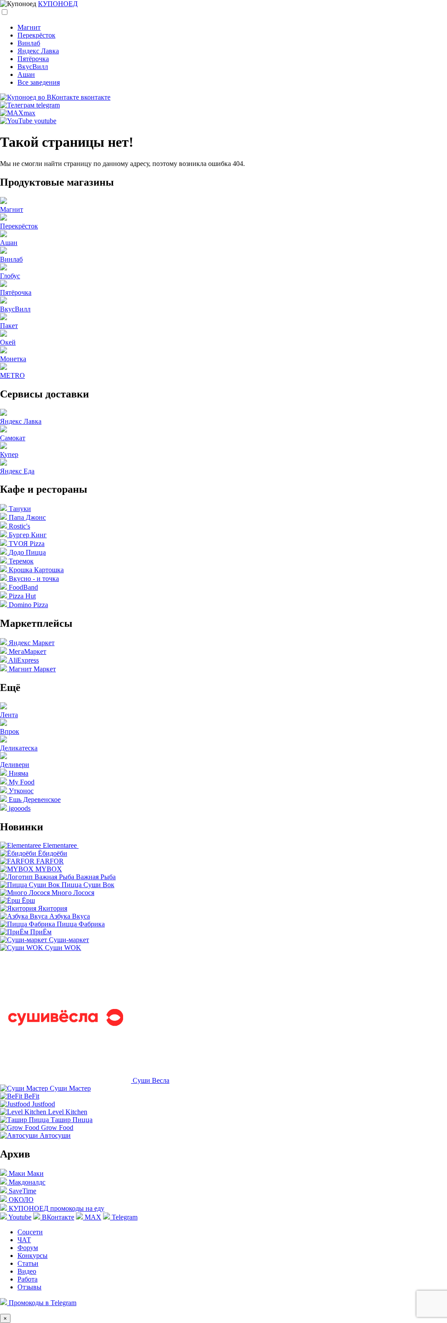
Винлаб (28, 43)
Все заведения (38, 82)
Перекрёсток (36, 35)
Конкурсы (32, 1255)
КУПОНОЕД (58, 3)
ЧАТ (24, 1240)
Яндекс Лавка (38, 51)
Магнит (29, 27)
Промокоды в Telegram (41, 1302)
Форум (27, 1247)
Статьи (27, 1263)
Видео (26, 1271)
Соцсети (30, 1232)
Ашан (26, 74)
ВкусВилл (32, 66)
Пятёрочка (33, 58)
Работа (27, 1279)
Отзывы (29, 1287)
